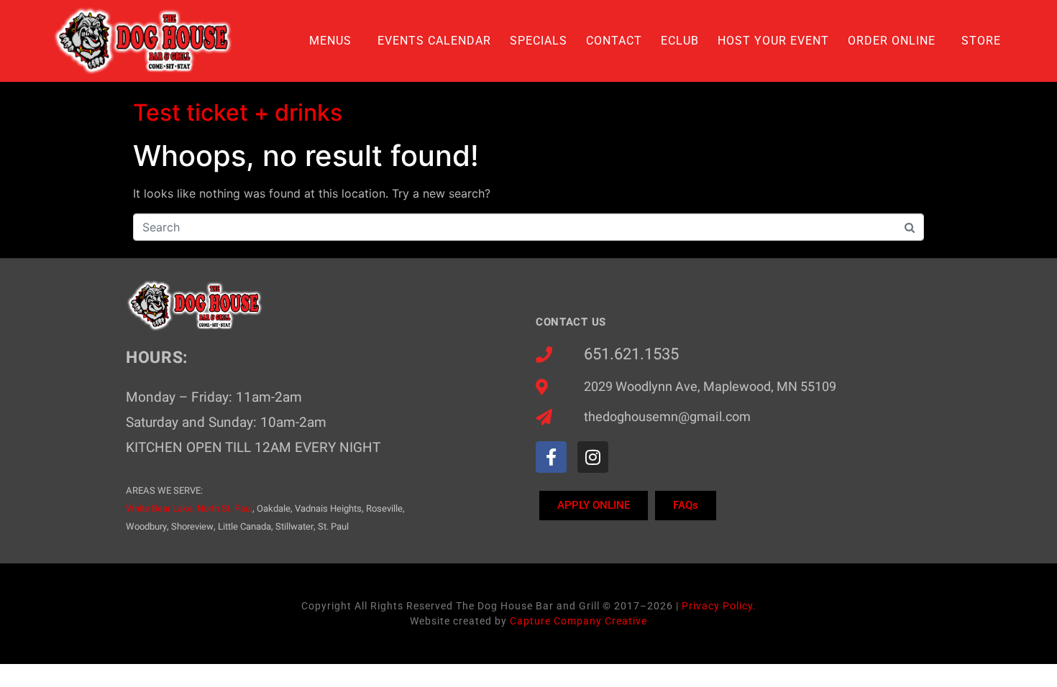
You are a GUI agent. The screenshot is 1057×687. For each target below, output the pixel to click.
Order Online (891, 40)
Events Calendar (434, 40)
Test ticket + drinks (237, 112)
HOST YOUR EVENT (773, 40)
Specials (538, 40)
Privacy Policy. (719, 606)
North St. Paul (224, 508)
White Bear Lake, (160, 508)
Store (981, 40)
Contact (614, 40)
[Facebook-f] (551, 456)
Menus (330, 40)
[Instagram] (592, 456)
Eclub (680, 40)
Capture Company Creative (578, 621)
